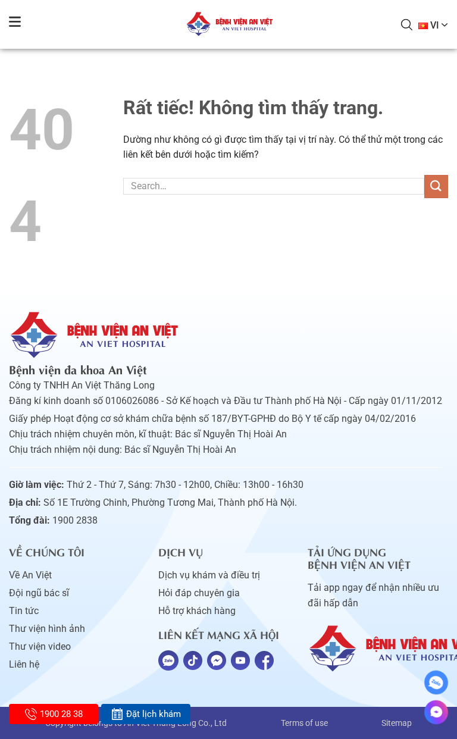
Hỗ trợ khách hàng (197, 610)
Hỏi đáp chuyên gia (199, 593)
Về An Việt (30, 575)
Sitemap (396, 723)
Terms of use (304, 723)
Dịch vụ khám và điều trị (209, 575)
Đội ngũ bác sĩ (39, 593)
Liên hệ (24, 664)
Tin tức (24, 610)
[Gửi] (436, 186)
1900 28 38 (61, 714)
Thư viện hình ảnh (47, 628)
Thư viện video (40, 646)
